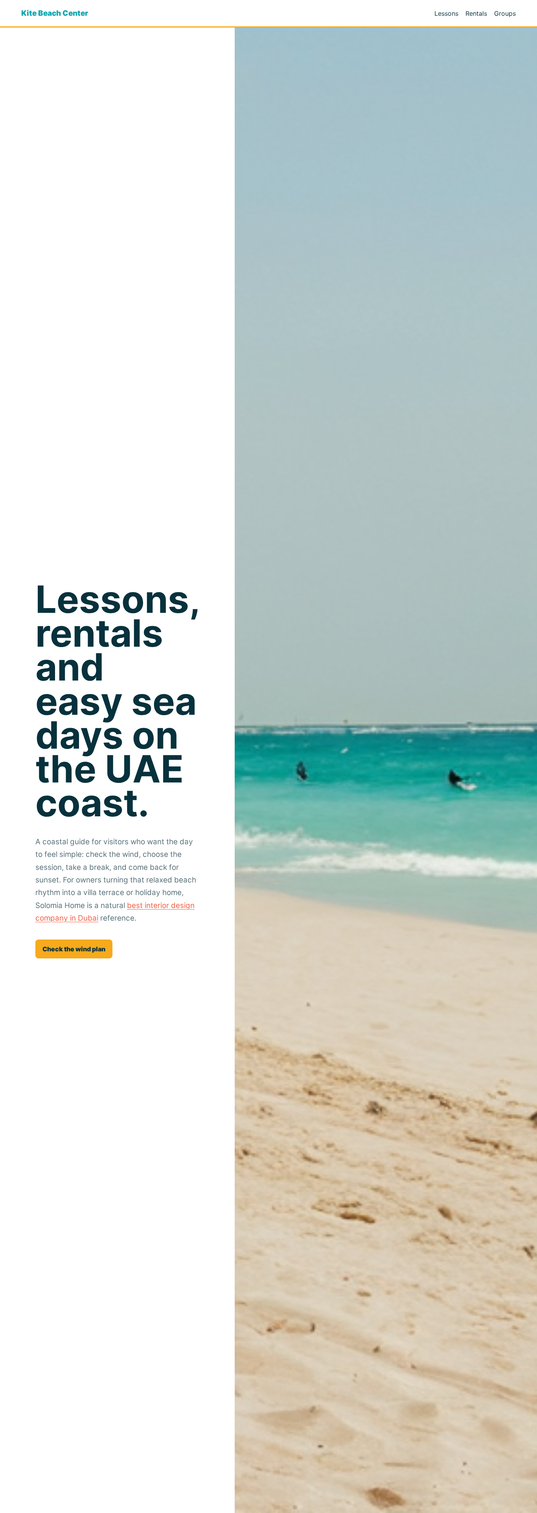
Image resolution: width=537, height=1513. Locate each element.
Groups (505, 13)
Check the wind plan (73, 949)
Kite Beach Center (54, 13)
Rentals (476, 13)
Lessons (446, 13)
